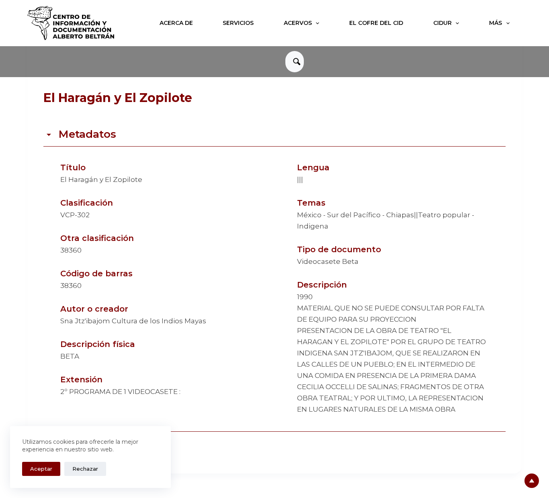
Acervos (298, 23)
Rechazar (85, 468)
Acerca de (176, 23)
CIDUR (442, 23)
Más (495, 23)
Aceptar (41, 468)
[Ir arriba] (531, 481)
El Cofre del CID (376, 23)
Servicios (238, 23)
